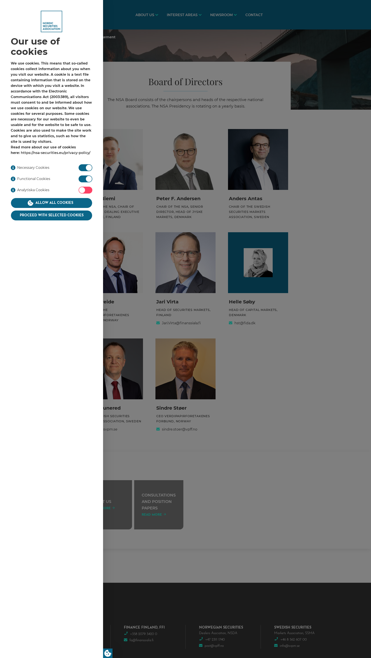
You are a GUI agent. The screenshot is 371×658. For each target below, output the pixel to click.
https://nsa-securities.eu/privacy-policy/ (55, 153)
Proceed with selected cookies (52, 215)
